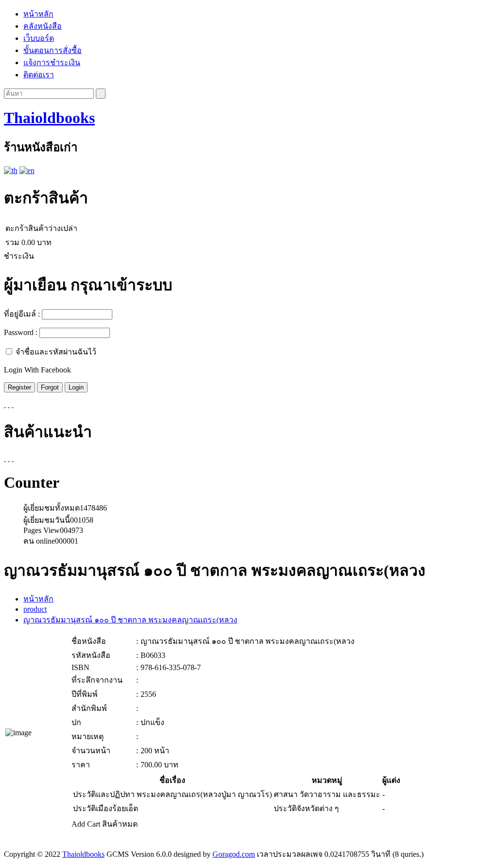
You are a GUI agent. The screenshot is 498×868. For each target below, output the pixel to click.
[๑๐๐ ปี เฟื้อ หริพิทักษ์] (13, 458)
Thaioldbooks (49, 117)
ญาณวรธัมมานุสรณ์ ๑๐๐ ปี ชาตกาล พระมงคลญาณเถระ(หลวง (130, 620)
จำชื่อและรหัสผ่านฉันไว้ (56, 352)
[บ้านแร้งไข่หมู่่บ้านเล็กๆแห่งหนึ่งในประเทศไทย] (5, 458)
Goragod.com (234, 854)
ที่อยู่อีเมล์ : (22, 314)
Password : (20, 332)
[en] (27, 170)
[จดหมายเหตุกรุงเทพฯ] (9, 458)
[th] (11, 170)
